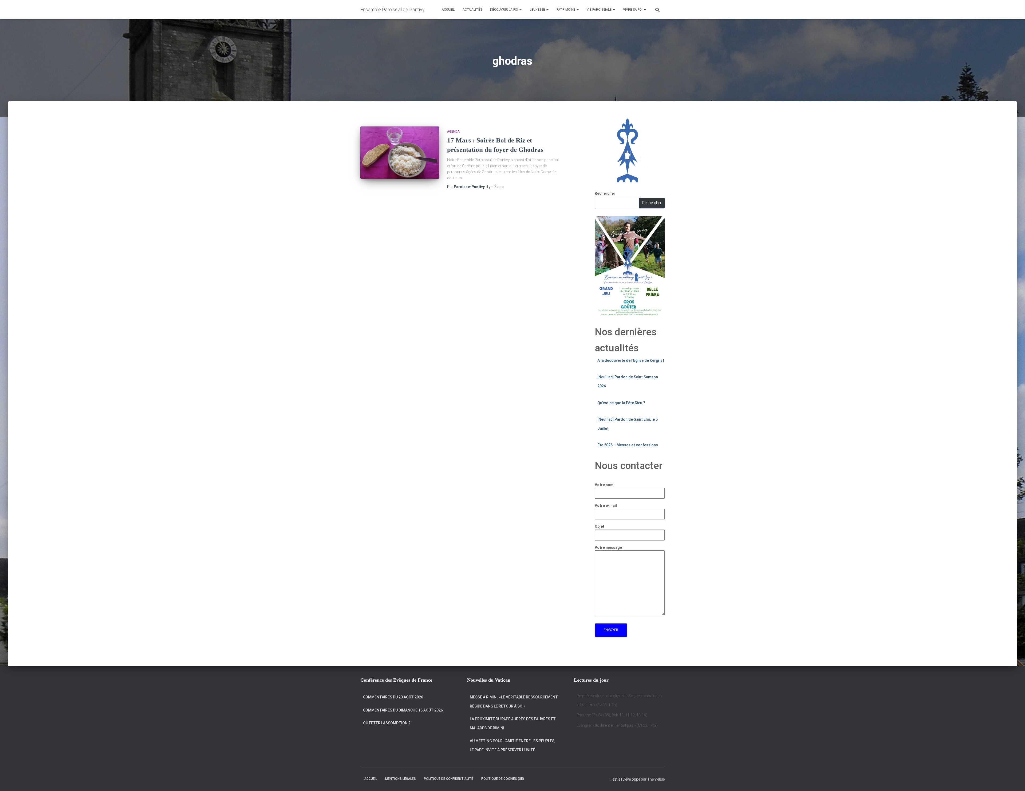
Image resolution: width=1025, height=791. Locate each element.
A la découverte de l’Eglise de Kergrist (630, 360)
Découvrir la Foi (504, 9)
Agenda (453, 131)
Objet (599, 526)
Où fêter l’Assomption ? (387, 723)
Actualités (472, 9)
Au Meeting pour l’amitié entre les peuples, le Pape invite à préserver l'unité (512, 745)
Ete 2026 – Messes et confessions (627, 445)
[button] (520, 9)
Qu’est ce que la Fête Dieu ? (621, 403)
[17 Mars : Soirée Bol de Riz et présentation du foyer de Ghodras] (399, 152)
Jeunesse (538, 9)
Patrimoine (566, 9)
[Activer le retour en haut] (1014, 780)
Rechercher (605, 193)
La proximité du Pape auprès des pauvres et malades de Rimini (513, 723)
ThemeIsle (656, 779)
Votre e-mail (606, 505)
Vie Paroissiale (599, 9)
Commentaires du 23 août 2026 (393, 697)
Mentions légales (400, 779)
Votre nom (604, 485)
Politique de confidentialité (448, 779)
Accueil (448, 9)
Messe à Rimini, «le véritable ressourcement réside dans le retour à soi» (514, 701)
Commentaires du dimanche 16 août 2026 (403, 710)
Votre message (608, 547)
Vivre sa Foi (633, 9)
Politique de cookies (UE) (502, 779)
